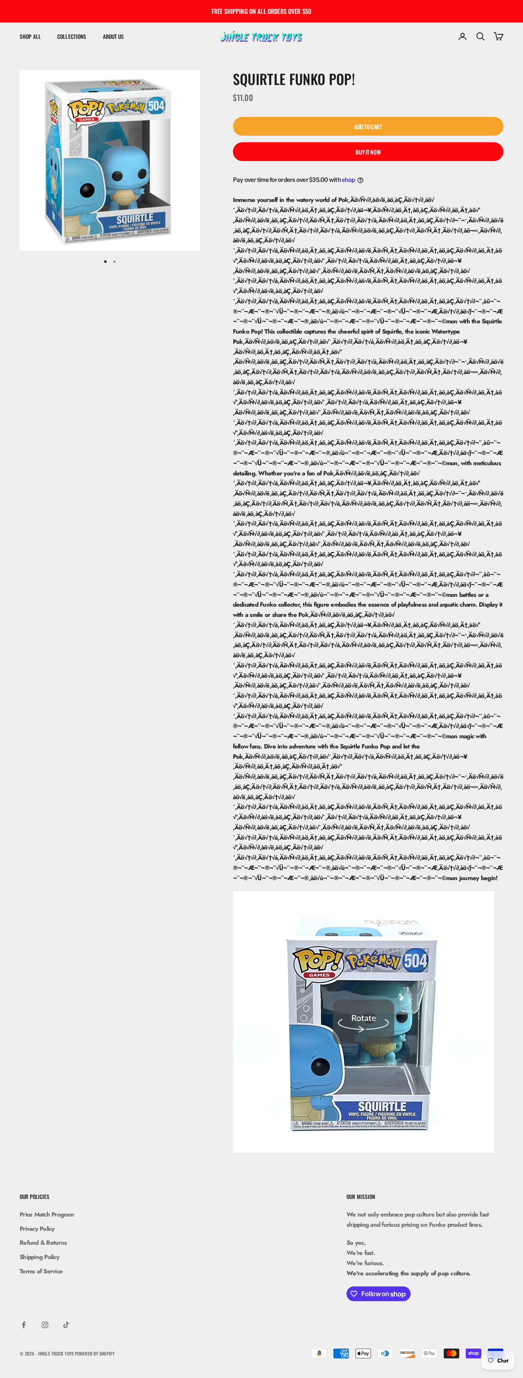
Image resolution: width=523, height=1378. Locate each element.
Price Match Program (47, 1214)
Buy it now (367, 152)
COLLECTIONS (71, 36)
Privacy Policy (37, 1228)
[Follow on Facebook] (24, 1325)
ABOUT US (113, 36)
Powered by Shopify (94, 1353)
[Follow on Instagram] (45, 1325)
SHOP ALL (30, 36)
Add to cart (368, 126)
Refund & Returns (43, 1242)
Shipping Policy (39, 1257)
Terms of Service (41, 1271)
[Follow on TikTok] (66, 1325)
